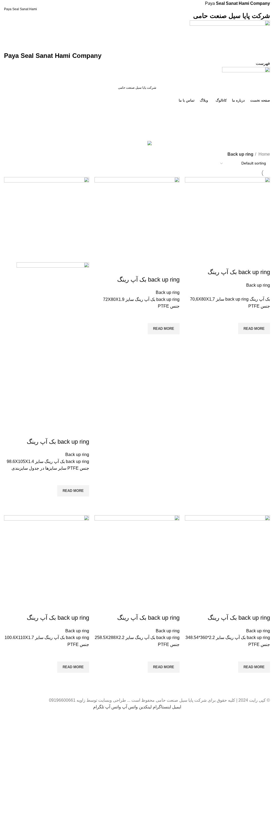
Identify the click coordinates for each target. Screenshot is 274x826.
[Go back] (263, 110)
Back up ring (258, 285)
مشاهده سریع (263, 340)
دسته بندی (261, 136)
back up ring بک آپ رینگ (239, 272)
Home (263, 154)
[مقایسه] (263, 261)
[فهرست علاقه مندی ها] (263, 316)
